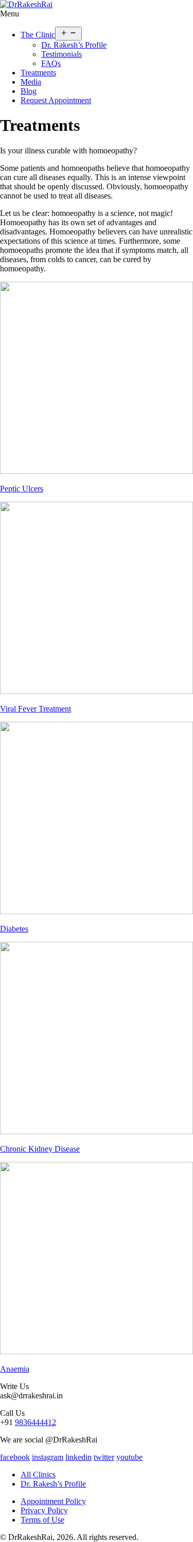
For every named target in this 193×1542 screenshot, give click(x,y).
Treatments (38, 72)
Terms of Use (42, 1519)
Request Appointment (56, 100)
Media (31, 81)
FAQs (51, 63)
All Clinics (38, 1474)
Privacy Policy (44, 1510)
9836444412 (35, 1422)
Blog (29, 91)
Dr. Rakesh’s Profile (74, 45)
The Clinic (38, 34)
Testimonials (61, 54)
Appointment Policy (53, 1501)
